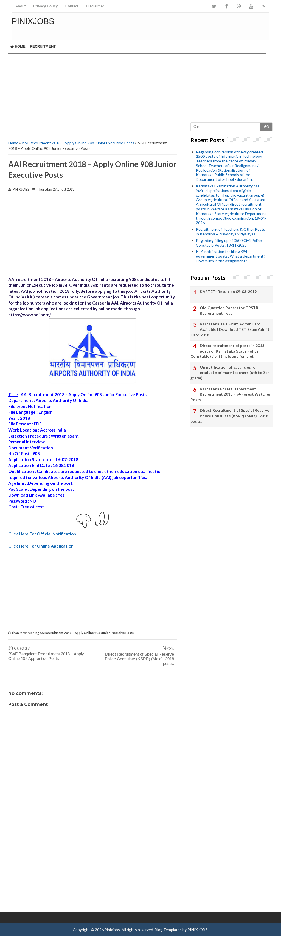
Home (20, 46)
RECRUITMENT (43, 46)
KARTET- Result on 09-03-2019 (228, 291)
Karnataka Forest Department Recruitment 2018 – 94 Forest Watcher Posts (230, 394)
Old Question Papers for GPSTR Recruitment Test (229, 310)
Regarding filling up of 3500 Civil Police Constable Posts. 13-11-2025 (229, 242)
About (20, 6)
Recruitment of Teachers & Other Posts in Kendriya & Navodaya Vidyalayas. (230, 231)
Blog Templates (168, 929)
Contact (71, 6)
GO (266, 127)
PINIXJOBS (197, 929)
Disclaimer (95, 6)
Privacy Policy (45, 6)
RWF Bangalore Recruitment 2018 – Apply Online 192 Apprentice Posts (46, 656)
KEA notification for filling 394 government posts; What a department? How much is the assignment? (230, 256)
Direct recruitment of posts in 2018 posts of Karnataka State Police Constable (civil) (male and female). (227, 351)
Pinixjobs (33, 21)
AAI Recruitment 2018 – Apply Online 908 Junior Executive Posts (78, 142)
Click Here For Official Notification (42, 533)
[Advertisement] (92, 92)
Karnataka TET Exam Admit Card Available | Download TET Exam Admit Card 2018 (229, 329)
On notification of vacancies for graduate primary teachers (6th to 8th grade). (229, 372)
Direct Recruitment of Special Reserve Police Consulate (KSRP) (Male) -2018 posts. (139, 659)
